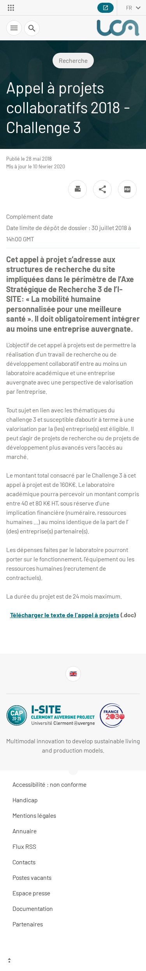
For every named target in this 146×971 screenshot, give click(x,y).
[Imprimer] (77, 189)
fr (129, 8)
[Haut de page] (73, 961)
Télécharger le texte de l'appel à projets (64, 614)
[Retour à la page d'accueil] (118, 28)
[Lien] (73, 674)
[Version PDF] (127, 189)
